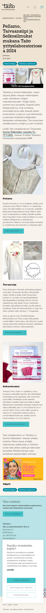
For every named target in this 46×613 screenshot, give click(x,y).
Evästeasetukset (21, 595)
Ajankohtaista (8, 18)
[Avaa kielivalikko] (29, 7)
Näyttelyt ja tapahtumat (27, 64)
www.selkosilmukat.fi (15, 424)
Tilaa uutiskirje (12, 514)
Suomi (5, 605)
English (10, 605)
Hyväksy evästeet (21, 580)
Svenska (15, 605)
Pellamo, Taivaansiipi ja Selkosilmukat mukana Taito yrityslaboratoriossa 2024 (32, 18)
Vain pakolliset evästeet (21, 588)
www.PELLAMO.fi (12, 231)
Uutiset (18, 18)
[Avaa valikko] (42, 7)
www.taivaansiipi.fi (14, 333)
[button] (35, 7)
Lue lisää (10, 570)
